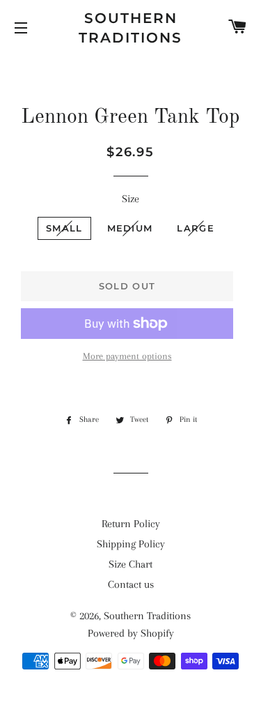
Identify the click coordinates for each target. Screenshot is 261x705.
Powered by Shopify (131, 633)
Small (64, 228)
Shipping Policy (131, 544)
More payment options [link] (127, 356)
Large (195, 228)
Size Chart (130, 564)
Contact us (131, 584)
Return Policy (131, 523)
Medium (130, 228)
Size (130, 198)
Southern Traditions (130, 28)
